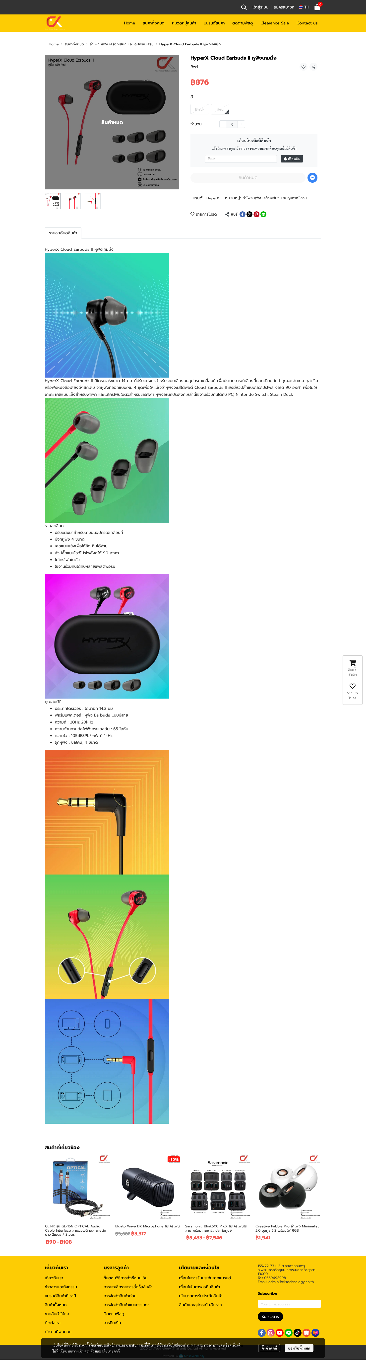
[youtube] (280, 1333)
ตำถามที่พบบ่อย (58, 1332)
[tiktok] (298, 1333)
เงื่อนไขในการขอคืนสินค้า (199, 1287)
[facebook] (262, 1333)
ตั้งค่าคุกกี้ (269, 1348)
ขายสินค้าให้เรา (57, 1314)
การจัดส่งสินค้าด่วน (120, 1296)
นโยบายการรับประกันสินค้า (201, 1296)
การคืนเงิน (112, 1323)
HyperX (212, 198)
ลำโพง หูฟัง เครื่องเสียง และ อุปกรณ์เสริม (122, 44)
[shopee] (306, 1333)
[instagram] (271, 1333)
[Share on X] (249, 214)
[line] (289, 1333)
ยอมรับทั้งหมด (299, 1348)
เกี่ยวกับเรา (54, 1278)
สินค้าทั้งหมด (74, 44)
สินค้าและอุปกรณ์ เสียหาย (200, 1305)
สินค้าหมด (248, 177)
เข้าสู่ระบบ (260, 7)
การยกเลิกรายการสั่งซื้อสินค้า (128, 1287)
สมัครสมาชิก (283, 7)
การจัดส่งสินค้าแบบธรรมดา (126, 1305)
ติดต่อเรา (53, 1323)
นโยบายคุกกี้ (111, 1351)
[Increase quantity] (241, 124)
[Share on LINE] (263, 214)
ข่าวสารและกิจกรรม (61, 1287)
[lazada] (315, 1333)
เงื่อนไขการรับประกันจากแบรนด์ (205, 1278)
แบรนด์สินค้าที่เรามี (60, 1296)
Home (54, 44)
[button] (244, 7)
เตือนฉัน (294, 159)
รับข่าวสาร (270, 1317)
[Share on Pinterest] (256, 214)
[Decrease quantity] (223, 124)
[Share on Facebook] (242, 214)
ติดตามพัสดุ (114, 1314)
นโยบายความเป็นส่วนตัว (76, 1351)
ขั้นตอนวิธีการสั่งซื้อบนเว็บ (125, 1278)
